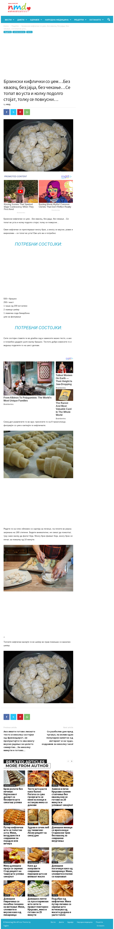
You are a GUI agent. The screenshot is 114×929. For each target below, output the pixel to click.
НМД (8, 104)
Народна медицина (57, 20)
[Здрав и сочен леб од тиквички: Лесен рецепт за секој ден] (38, 817)
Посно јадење (57, 824)
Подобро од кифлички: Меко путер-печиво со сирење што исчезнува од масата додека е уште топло (61, 906)
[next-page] (71, 761)
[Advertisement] (38, 56)
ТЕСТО (29, 32)
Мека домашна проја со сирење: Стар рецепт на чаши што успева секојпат (14, 871)
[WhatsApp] (27, 112)
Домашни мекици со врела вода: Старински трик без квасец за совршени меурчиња (62, 834)
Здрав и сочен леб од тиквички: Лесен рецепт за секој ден (38, 831)
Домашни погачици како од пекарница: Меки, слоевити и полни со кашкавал (62, 871)
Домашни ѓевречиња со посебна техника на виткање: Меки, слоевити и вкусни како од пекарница (14, 906)
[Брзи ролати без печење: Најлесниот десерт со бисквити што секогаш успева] (14, 779)
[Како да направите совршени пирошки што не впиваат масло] (38, 855)
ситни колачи (19, 32)
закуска (7, 862)
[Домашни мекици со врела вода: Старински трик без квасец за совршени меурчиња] (62, 817)
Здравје (34, 20)
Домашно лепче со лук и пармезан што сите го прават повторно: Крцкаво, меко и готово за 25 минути (38, 906)
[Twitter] (13, 112)
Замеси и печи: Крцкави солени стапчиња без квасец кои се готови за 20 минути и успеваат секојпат (62, 797)
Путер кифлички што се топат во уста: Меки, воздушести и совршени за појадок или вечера (13, 835)
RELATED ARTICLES (25, 762)
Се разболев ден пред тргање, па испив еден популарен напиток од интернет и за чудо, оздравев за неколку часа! (57, 737)
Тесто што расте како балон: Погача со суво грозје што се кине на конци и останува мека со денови (38, 797)
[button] (108, 19)
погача (31, 785)
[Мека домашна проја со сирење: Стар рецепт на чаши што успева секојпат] (14, 855)
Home (6, 26)
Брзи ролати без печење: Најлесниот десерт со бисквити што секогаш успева (13, 795)
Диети (20, 20)
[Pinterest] (20, 112)
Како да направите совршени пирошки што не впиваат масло (37, 871)
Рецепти (79, 20)
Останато (95, 20)
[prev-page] (68, 761)
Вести (8, 20)
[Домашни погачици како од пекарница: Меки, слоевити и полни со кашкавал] (62, 855)
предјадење (33, 862)
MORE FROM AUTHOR (27, 765)
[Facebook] (7, 112)
